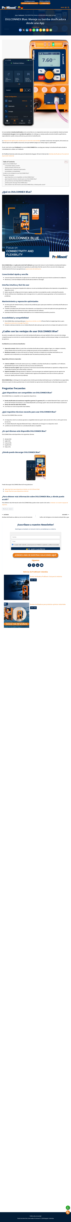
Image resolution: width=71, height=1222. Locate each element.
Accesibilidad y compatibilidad (12, 171)
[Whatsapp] (33, 30)
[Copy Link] (40, 30)
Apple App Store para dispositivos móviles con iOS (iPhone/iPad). (22, 489)
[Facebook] (20, 30)
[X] (23, 30)
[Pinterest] (30, 30)
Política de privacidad (35, 1216)
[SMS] (43, 30)
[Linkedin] (27, 30)
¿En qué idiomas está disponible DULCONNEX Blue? (18, 181)
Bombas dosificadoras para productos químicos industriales (48, 604)
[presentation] (16, 587)
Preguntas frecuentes (8, 175)
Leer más (34, 580)
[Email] (50, 30)
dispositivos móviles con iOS (33, 321)
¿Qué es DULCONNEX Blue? (10, 164)
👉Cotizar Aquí (45, 3)
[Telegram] (37, 30)
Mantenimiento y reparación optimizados (15, 169)
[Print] (47, 30)
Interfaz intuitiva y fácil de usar (12, 168)
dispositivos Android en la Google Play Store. (17, 323)
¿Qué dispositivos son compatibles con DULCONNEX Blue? (19, 177)
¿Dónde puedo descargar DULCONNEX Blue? (16, 183)
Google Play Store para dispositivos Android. (16, 491)
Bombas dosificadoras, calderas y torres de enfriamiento (17, 516)
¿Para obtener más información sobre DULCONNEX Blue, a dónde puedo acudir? (25, 185)
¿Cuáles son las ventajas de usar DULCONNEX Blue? (16, 173)
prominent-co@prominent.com (29, 3)
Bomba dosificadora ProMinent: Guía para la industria (46, 577)
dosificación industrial (8, 509)
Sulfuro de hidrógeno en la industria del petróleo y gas (54, 516)
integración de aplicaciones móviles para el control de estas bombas (22, 141)
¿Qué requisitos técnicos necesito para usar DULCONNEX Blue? (21, 179)
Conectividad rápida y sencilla (12, 166)
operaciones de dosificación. (33, 269)
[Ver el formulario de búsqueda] (68, 7)
